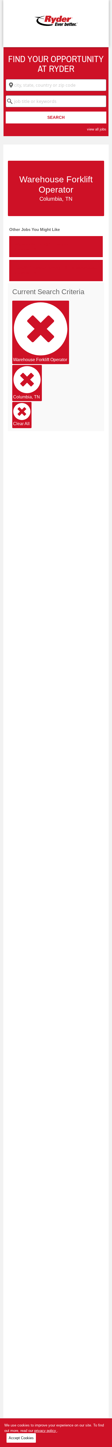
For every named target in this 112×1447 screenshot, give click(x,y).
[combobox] (56, 85)
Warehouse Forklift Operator (40, 359)
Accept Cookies (21, 1438)
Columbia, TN (26, 397)
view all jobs (96, 129)
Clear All (21, 423)
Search (56, 117)
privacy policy (45, 1431)
